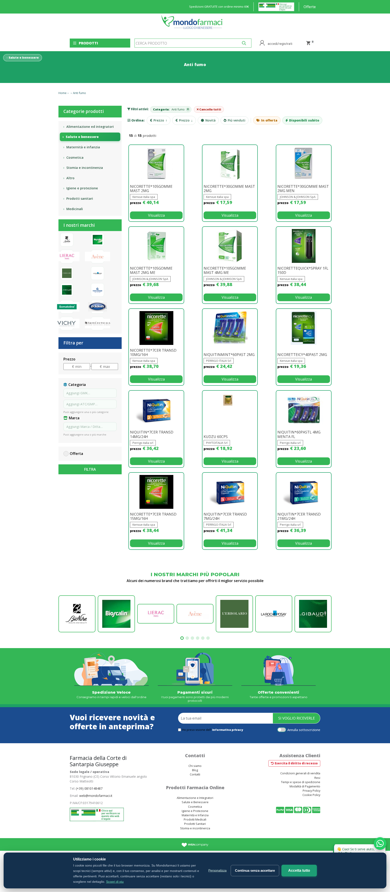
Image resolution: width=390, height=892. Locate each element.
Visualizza (156, 215)
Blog (195, 770)
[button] (182, 638)
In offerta (269, 120)
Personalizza (217, 870)
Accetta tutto (299, 870)
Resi (317, 778)
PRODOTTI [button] (88, 43)
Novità (210, 120)
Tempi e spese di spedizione (300, 782)
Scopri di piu (115, 881)
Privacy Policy (311, 791)
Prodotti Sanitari (195, 824)
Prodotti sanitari (79, 198)
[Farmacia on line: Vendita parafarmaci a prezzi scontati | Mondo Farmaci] (193, 24)
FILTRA (90, 469)
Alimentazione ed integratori (90, 126)
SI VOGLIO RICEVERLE (296, 718)
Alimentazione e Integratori (195, 798)
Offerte (310, 6)
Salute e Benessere (195, 802)
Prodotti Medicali (195, 819)
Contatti (195, 774)
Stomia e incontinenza (84, 167)
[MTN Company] (195, 844)
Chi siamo (195, 766)
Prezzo (160, 120)
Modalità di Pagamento (305, 786)
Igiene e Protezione (195, 811)
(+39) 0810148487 (89, 788)
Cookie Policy (311, 795)
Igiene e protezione (82, 188)
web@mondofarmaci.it (95, 795)
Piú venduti (236, 120)
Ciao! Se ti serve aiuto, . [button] (360, 850)
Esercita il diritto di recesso (296, 763)
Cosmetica (75, 157)
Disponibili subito (304, 120)
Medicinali (74, 209)
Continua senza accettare (255, 870)
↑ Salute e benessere (22, 57)
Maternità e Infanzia (195, 815)
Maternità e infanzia (83, 147)
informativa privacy (227, 730)
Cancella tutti (210, 109)
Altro (70, 178)
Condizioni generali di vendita (300, 773)
